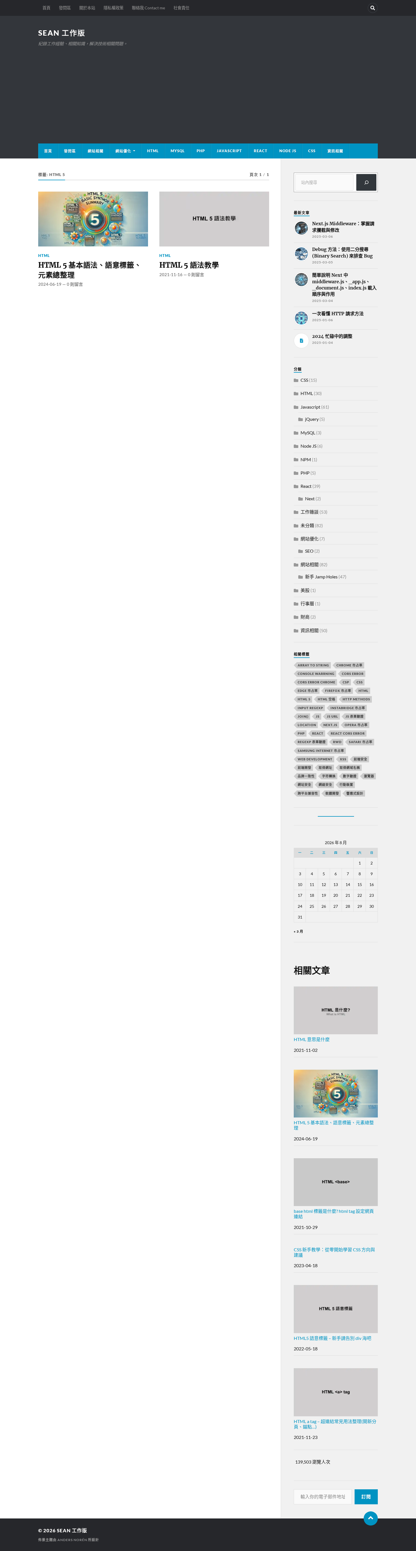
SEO (309, 551)
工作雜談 (310, 511)
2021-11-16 (171, 274)
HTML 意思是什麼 (312, 1039)
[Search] (373, 8)
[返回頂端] (371, 1518)
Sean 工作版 (61, 33)
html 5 (304, 699)
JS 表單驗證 (355, 716)
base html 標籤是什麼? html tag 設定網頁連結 (334, 1213)
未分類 (307, 525)
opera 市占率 (356, 725)
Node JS (287, 151)
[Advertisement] (208, 89)
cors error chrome (316, 682)
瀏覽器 (369, 776)
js (317, 716)
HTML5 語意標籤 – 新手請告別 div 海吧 (332, 1338)
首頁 (46, 7)
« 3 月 (298, 931)
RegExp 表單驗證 (312, 742)
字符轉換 (329, 776)
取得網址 (325, 767)
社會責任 (181, 7)
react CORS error (348, 733)
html (363, 690)
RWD (337, 742)
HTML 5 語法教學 (189, 265)
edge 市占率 (308, 690)
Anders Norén (72, 1540)
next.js (330, 725)
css (360, 682)
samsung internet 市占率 (321, 750)
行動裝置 (346, 784)
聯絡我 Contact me (148, 7)
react (317, 733)
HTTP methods (356, 699)
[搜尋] (366, 182)
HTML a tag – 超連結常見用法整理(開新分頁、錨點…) (335, 1424)
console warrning (316, 673)
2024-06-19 (49, 284)
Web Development (315, 759)
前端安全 (360, 759)
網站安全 (304, 784)
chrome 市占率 (349, 665)
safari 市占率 (360, 742)
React (260, 151)
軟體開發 (332, 793)
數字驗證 (350, 776)
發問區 (65, 7)
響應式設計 (354, 793)
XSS (343, 759)
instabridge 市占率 (348, 708)
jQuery (312, 419)
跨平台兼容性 (308, 793)
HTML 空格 (326, 699)
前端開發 (304, 767)
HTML (153, 151)
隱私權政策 (113, 7)
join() (303, 716)
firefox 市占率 (338, 690)
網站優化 (123, 151)
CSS (312, 151)
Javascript (310, 406)
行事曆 (307, 603)
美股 (305, 590)
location (307, 725)
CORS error (353, 673)
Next (310, 498)
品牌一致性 (306, 776)
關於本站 (87, 7)
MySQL (178, 151)
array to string (313, 665)
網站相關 (96, 151)
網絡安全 (325, 784)
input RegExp (310, 708)
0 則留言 (75, 284)
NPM (306, 459)
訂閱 (366, 1496)
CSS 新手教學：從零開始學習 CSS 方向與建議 (334, 1252)
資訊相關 (335, 151)
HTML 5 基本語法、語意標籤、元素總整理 (89, 270)
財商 (305, 616)
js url (332, 716)
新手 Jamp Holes (321, 576)
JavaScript (229, 151)
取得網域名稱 (350, 767)
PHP (201, 151)
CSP (346, 682)
